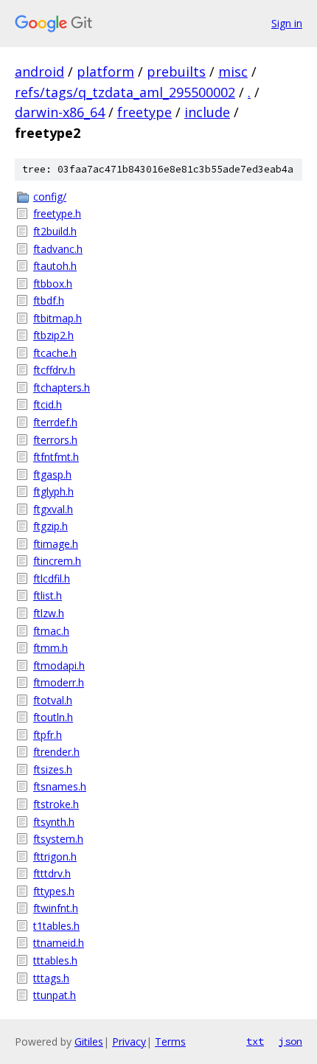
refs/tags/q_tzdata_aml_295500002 (125, 92)
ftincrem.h (57, 561)
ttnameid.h (58, 943)
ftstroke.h (56, 804)
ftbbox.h (52, 284)
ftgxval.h (53, 509)
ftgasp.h (52, 474)
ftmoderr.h (58, 682)
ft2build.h (55, 231)
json (290, 1041)
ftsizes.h (52, 769)
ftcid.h (47, 404)
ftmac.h (51, 631)
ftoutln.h (53, 717)
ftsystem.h (58, 839)
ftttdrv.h (52, 873)
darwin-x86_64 (60, 112)
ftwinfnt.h (55, 908)
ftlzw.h (48, 613)
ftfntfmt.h (56, 457)
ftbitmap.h (57, 318)
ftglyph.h (53, 491)
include (207, 112)
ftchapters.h (61, 387)
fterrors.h (55, 440)
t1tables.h (56, 926)
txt (255, 1041)
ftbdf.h (48, 300)
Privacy (129, 1042)
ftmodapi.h (59, 665)
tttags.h (51, 978)
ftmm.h (50, 648)
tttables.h (55, 960)
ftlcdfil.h (51, 578)
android (39, 71)
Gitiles (88, 1042)
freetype (144, 112)
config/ (49, 196)
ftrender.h (56, 752)
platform (105, 71)
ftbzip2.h (53, 335)
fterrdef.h (55, 422)
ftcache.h (55, 353)
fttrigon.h (55, 856)
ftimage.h (55, 544)
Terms (170, 1042)
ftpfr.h (47, 735)
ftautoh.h (55, 266)
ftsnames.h (59, 786)
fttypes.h (53, 891)
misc (233, 71)
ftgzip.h (50, 526)
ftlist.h (47, 595)
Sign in (286, 23)
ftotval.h (52, 700)
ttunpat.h (54, 995)
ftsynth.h (53, 822)
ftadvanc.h (58, 249)
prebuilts (176, 71)
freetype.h (57, 213)
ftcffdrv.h (54, 370)
